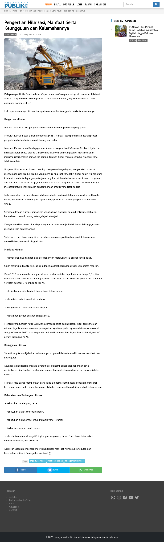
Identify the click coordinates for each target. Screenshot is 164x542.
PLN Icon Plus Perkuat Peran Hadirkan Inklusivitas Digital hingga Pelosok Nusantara (143, 31)
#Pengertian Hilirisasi (74, 461)
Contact (13, 510)
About (12, 503)
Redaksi (13, 497)
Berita (57, 4)
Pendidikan (10, 35)
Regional (142, 40)
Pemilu (48, 4)
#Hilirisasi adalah (55, 461)
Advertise (14, 507)
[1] (121, 31)
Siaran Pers (100, 4)
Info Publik (68, 4)
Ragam (88, 4)
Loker (79, 4)
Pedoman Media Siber (20, 500)
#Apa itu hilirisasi (37, 461)
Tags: (25, 461)
